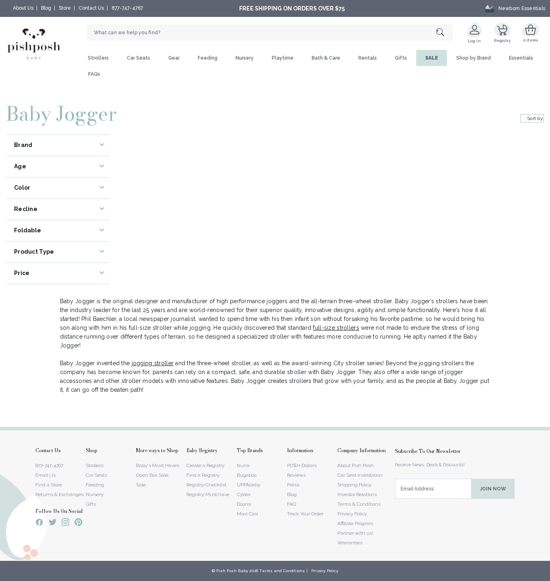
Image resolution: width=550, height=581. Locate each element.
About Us (23, 8)
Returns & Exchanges (59, 494)
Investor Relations (357, 494)
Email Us (45, 475)
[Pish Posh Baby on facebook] (39, 523)
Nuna (243, 465)
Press (293, 485)
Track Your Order (305, 514)
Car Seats (138, 58)
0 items (530, 40)
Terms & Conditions (358, 504)
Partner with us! (355, 533)
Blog (46, 8)
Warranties (349, 543)
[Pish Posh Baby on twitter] (52, 523)
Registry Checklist (206, 485)
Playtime (283, 58)
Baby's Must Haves (157, 465)
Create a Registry (205, 465)
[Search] (444, 32)
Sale (141, 485)
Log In (474, 41)
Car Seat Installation (360, 475)
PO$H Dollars (301, 465)
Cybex (243, 494)
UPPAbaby (248, 485)
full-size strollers (336, 328)
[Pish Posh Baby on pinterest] (78, 523)
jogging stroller (153, 363)
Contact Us (91, 8)
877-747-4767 (127, 8)
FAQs (94, 74)
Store (65, 8)
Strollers (98, 58)
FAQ (291, 504)
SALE (431, 58)
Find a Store (48, 485)
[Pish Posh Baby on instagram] (65, 523)
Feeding (207, 58)
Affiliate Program (355, 523)
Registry (502, 40)
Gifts (401, 58)
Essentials (521, 58)
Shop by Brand (473, 58)
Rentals (367, 58)
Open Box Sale (152, 475)
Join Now (493, 489)
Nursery (245, 58)
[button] (549, 576)
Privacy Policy (352, 514)
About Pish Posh (355, 465)
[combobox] (270, 33)
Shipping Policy (354, 485)
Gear (174, 58)
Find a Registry (202, 475)
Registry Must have (208, 494)
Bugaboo (246, 475)
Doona (244, 504)
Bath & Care (326, 58)
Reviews (296, 475)
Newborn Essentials (521, 8)
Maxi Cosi (247, 514)
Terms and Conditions (282, 571)
